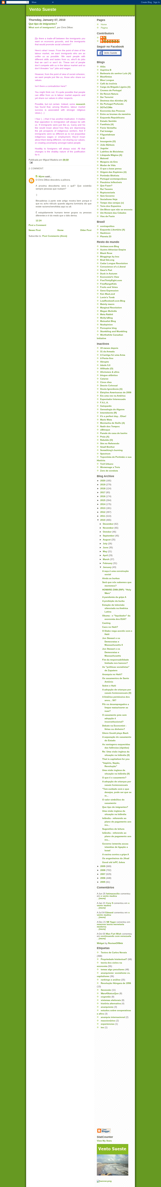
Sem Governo (107, 196)
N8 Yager (111, 922)
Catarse (104, 379)
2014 (103, 504)
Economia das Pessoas (112, 111)
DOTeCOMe (106, 107)
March (106, 559)
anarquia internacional (113, 1017)
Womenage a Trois (110, 467)
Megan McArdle (108, 311)
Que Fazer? (106, 185)
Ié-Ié (102, 138)
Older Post (86, 230)
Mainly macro (107, 304)
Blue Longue (107, 80)
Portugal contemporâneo (113, 179)
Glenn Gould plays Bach (115, 733)
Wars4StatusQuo (110, 993)
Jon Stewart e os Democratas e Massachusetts (111, 652)
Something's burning (111, 450)
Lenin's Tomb (107, 297)
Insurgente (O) (108, 141)
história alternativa (111, 1003)
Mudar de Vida (108, 165)
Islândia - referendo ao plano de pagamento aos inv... (116, 821)
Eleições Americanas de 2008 (115, 392)
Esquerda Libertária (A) (112, 230)
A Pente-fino (106, 358)
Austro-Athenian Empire (113, 250)
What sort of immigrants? (42, 27)
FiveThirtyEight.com (111, 280)
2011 (103, 516)
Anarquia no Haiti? (112, 674)
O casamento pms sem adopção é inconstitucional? (114, 718)
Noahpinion (106, 324)
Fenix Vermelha (108, 128)
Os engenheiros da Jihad (115, 858)
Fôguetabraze (107, 134)
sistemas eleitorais (111, 1000)
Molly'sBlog (106, 318)
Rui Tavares (106, 189)
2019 (103, 484)
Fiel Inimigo (106, 131)
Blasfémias (106, 77)
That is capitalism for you (116, 759)
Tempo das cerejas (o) (112, 203)
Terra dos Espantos (110, 206)
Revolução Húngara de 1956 (116, 983)
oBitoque (105, 430)
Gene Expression (109, 290)
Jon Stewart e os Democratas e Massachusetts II (112, 641)
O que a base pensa (111, 168)
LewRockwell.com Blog (112, 301)
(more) (102, 898)
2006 (103, 878)
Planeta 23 (105, 236)
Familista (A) (107, 124)
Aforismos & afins (109, 372)
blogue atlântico (109, 375)
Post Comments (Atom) (54, 236)
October (107, 532)
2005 (103, 882)
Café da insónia (108, 83)
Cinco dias (106, 382)
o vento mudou (109, 896)
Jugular (104, 148)
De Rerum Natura (109, 94)
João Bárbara (107, 145)
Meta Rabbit (106, 314)
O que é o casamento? (114, 777)
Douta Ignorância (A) (111, 389)
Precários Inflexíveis (111, 182)
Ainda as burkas (111, 578)
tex (102, 1027)
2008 (103, 870)
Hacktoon (105, 233)
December (108, 524)
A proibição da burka (113, 601)
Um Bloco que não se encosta (116, 209)
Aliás (102, 66)
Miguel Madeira (111, 41)
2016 (103, 496)
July (105, 543)
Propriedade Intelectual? (114, 959)
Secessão (106, 990)
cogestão (106, 997)
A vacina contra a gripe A (115, 854)
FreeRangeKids (108, 284)
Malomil (104, 158)
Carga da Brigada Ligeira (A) (115, 87)
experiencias (107, 1024)
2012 (103, 512)
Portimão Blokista (109, 175)
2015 (103, 500)
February (108, 563)
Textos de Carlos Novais (114, 952)
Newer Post (35, 230)
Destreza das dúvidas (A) (113, 100)
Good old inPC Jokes (113, 862)
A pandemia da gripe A (114, 597)
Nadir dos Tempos (110, 426)
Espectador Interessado (113, 399)
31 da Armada (107, 351)
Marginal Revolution (111, 307)
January (107, 567)
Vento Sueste (42, 9)
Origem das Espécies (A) (113, 172)
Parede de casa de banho (113, 433)
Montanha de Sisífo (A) (112, 423)
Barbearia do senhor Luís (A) (115, 73)
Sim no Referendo (109, 443)
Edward (109, 912)
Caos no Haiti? (110, 627)
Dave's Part (106, 270)
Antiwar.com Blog (109, 246)
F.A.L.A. (104, 402)
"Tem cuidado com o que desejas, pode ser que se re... (116, 792)
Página (104, 28)
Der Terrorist (106, 97)
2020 (103, 480)
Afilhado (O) (106, 368)
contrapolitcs (107, 226)
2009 (103, 866)
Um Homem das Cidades (113, 213)
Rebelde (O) (106, 440)
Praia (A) (104, 437)
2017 (103, 492)
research (80, 104)
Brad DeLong (107, 260)
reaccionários (108, 1021)
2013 (103, 508)
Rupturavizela (107, 192)
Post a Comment (37, 225)
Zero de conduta (109, 471)
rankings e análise (110, 980)
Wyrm (41, 176)
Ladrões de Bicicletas (111, 151)
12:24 (39, 220)
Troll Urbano (106, 464)
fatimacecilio (113, 893)
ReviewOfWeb (115, 943)
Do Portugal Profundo (112, 104)
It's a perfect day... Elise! (113, 416)
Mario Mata (106, 420)
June (106, 547)
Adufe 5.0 (105, 365)
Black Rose (106, 253)
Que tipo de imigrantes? (43, 23)
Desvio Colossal (109, 385)
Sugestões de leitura (113, 829)
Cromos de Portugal (111, 90)
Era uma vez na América (112, 396)
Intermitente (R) (108, 413)
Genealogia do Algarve (112, 409)
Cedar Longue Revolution (114, 263)
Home (60, 230)
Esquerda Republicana (112, 117)
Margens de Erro (109, 162)
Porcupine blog (108, 328)
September (109, 536)
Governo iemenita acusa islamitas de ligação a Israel (115, 847)
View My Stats (104, 1141)
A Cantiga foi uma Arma (112, 355)
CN (104, 38)
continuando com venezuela (116, 936)
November (108, 528)
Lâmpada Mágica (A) (111, 155)
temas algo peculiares (112, 969)
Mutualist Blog (108, 321)
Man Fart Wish (113, 934)
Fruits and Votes (109, 287)
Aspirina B (105, 70)
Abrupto (104, 362)
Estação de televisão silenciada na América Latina (115, 608)
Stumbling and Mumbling (113, 331)
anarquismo (107, 1007)
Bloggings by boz (109, 256)
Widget (101, 943)
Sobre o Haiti (109, 686)
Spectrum (105, 454)
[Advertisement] (109, 1078)
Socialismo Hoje (108, 199)
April (105, 555)
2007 (103, 874)
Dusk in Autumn (108, 273)
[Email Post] (60, 162)
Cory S (109, 903)
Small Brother (107, 447)
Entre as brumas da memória (115, 114)
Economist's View (109, 277)
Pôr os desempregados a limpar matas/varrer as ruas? (115, 707)
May (105, 551)
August (107, 539)
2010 (103, 520)
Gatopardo (106, 406)
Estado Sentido (108, 121)
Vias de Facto (107, 216)
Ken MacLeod (107, 294)
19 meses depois (109, 348)
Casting (106, 623)
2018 (103, 488)
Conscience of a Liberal (113, 267)
